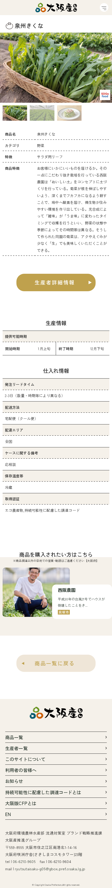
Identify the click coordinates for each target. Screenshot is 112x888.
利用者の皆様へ (20, 770)
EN (8, 814)
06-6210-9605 (24, 861)
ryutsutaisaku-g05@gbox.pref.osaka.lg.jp (50, 868)
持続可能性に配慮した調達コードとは (43, 792)
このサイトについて (25, 759)
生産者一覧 (16, 748)
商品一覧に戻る (55, 663)
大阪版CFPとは (20, 803)
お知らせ (14, 781)
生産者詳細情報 (55, 282)
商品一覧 (14, 737)
